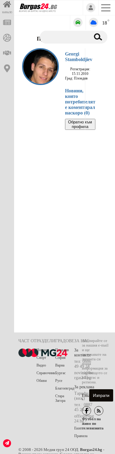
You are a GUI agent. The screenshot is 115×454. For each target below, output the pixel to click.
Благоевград (64, 388)
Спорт (41, 357)
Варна (59, 365)
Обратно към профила (80, 124)
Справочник (45, 373)
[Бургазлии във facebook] (86, 410)
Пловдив (62, 350)
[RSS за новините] (98, 410)
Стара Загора (60, 398)
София (60, 357)
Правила (80, 436)
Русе (58, 380)
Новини (42, 350)
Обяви (41, 380)
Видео (41, 365)
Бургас (60, 373)
